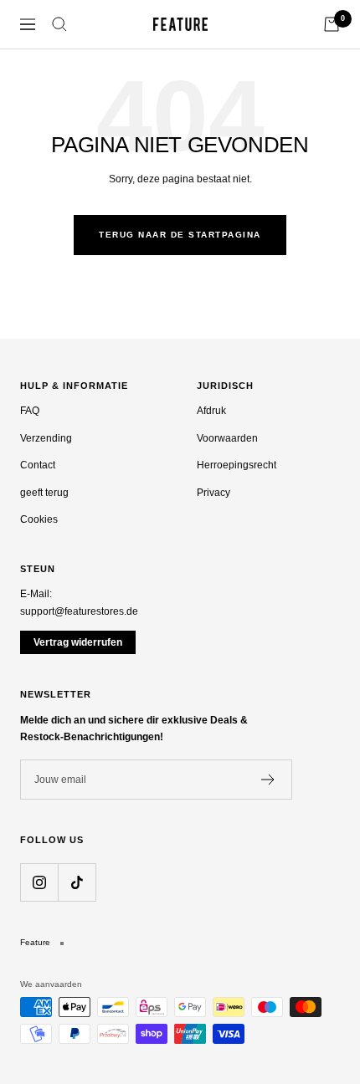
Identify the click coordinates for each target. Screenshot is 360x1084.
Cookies (39, 519)
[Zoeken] (59, 24)
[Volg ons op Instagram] (39, 882)
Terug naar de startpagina (180, 234)
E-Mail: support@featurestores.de (79, 602)
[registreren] (268, 779)
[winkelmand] (331, 24)
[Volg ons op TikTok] (76, 882)
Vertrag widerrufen (77, 642)
